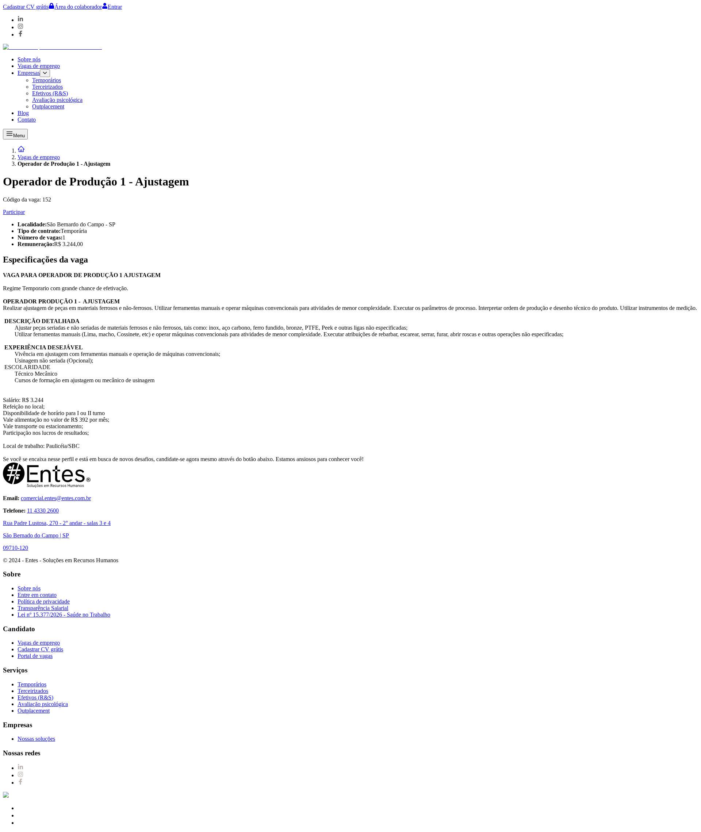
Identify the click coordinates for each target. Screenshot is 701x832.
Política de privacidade (44, 601)
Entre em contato (37, 595)
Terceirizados (47, 87)
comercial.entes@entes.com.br (56, 498)
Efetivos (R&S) (50, 93)
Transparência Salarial (43, 608)
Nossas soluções (36, 739)
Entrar (115, 7)
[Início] (21, 150)
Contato (27, 119)
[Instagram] (20, 27)
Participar (14, 212)
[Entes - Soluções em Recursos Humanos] (52, 47)
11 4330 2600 (43, 510)
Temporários (46, 80)
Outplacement (48, 106)
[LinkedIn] (20, 20)
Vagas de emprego (39, 66)
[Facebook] (20, 34)
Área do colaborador (78, 7)
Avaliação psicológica (57, 100)
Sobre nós (29, 59)
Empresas (29, 73)
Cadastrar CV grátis (26, 7)
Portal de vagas (35, 656)
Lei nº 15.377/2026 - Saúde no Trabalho (64, 614)
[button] (358, 89)
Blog (23, 113)
